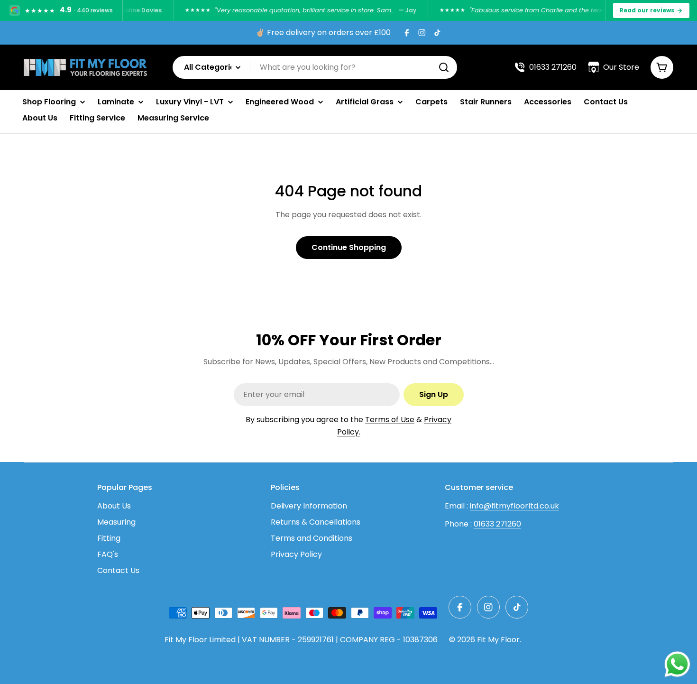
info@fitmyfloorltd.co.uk (514, 505)
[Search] (443, 67)
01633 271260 (497, 523)
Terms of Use (389, 419)
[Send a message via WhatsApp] (677, 664)
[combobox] (315, 67)
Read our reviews (647, 10)
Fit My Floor (498, 639)
